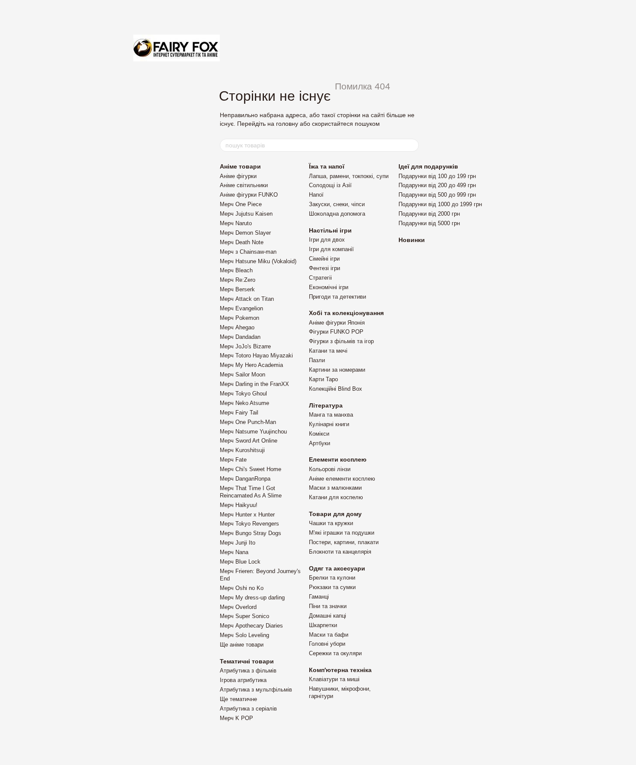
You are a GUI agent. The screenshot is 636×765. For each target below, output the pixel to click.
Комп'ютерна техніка (340, 669)
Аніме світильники (244, 185)
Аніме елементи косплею (342, 478)
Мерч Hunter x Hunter (247, 514)
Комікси (319, 433)
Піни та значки (328, 606)
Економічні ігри (328, 287)
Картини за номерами (337, 370)
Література (326, 405)
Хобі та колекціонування (346, 312)
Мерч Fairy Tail (239, 412)
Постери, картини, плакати (344, 542)
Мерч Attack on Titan (247, 299)
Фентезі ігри (324, 268)
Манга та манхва (331, 414)
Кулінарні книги (329, 424)
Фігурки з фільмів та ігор (341, 341)
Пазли (317, 360)
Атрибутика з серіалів (248, 708)
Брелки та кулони (332, 577)
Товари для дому (335, 513)
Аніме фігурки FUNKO (249, 194)
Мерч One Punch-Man (248, 422)
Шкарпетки (323, 625)
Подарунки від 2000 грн (429, 213)
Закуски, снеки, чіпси (337, 204)
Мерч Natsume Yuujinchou (253, 431)
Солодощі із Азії (330, 185)
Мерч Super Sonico (244, 616)
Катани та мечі (328, 350)
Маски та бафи (328, 634)
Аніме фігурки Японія (337, 322)
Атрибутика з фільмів (248, 670)
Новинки (411, 239)
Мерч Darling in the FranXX (254, 384)
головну (287, 123)
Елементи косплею (337, 459)
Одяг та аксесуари (337, 568)
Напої (316, 194)
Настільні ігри (330, 230)
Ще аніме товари (241, 644)
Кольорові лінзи (329, 469)
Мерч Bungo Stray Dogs (250, 533)
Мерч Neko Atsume (244, 403)
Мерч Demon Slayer (245, 233)
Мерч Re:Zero (237, 280)
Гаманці (319, 596)
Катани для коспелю (336, 497)
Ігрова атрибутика (243, 680)
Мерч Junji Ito (237, 542)
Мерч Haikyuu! (238, 505)
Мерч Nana (234, 552)
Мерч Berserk (237, 289)
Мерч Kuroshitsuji (242, 450)
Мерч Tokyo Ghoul (243, 393)
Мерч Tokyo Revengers (249, 523)
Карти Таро (323, 379)
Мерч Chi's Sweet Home (250, 469)
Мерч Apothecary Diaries (251, 625)
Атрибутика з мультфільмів (256, 689)
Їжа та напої (326, 166)
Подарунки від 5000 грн (429, 223)
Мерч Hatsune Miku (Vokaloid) (258, 261)
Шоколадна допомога (337, 213)
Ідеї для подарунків (428, 166)
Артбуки (319, 443)
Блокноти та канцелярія (340, 551)
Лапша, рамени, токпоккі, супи (349, 176)
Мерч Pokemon (239, 318)
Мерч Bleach (236, 270)
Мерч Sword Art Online (248, 440)
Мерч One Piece (241, 204)
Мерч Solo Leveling (244, 635)
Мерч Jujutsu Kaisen (246, 213)
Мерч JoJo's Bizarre (245, 346)
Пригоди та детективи (337, 296)
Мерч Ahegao (237, 327)
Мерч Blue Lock (240, 561)
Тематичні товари (247, 661)
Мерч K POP (236, 718)
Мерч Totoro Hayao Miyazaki (256, 355)
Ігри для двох (327, 239)
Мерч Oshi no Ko (241, 588)
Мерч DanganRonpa (245, 478)
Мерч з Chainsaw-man (248, 252)
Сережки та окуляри (335, 653)
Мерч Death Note (241, 242)
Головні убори (327, 644)
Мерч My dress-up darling (252, 597)
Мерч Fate (233, 459)
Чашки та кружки (331, 523)
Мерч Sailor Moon (242, 374)
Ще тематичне (238, 699)
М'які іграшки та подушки (341, 532)
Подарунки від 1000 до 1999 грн (440, 204)
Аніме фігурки (238, 176)
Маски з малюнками (335, 487)
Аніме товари (240, 166)
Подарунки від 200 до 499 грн (437, 185)
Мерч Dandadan (240, 337)
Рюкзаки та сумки (332, 587)
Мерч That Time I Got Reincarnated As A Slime (251, 492)
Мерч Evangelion (241, 308)
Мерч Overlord (238, 607)
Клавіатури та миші (334, 679)
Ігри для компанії (331, 249)
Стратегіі (320, 277)
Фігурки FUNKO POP (336, 331)
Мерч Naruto (236, 223)
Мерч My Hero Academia (251, 365)
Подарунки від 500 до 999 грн (437, 194)
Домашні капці (327, 615)
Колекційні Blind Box (335, 389)
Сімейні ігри (324, 258)
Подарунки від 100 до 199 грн (437, 176)
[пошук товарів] (412, 145)
